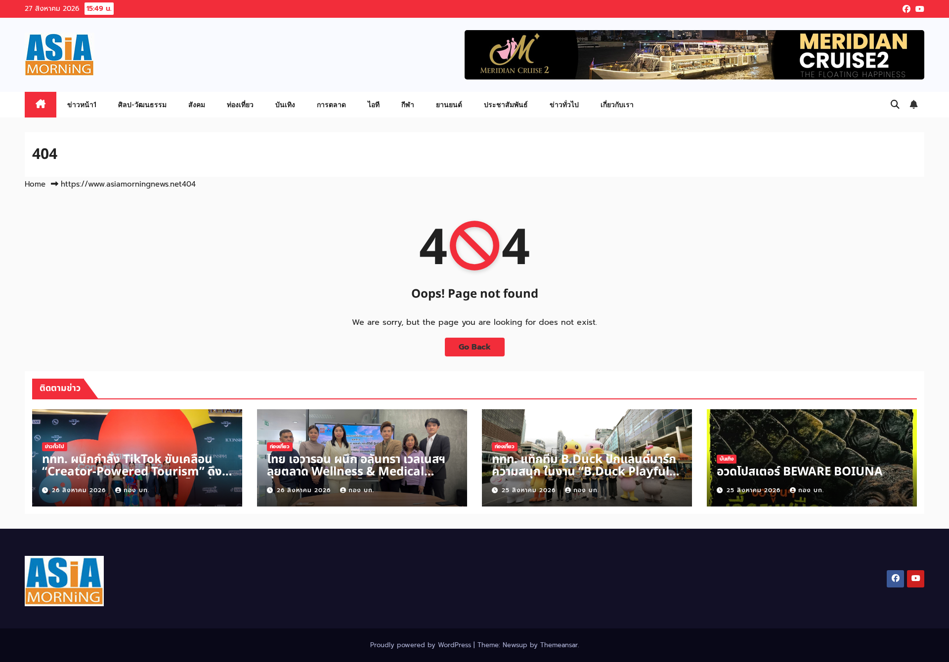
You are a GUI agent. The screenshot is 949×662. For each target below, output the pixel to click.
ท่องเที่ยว (240, 104)
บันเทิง (285, 104)
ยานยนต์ (449, 104)
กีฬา (407, 104)
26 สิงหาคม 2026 (80, 490)
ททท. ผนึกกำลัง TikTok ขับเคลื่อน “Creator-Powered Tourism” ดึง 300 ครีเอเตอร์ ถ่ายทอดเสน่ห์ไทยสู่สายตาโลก (132, 478)
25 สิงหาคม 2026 (530, 490)
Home (35, 184)
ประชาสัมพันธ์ (506, 104)
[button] (895, 105)
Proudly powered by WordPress (422, 645)
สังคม (196, 104)
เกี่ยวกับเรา (617, 104)
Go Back (475, 347)
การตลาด (331, 104)
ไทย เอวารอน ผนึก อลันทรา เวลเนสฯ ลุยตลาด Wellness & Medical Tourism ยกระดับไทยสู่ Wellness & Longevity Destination (358, 478)
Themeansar (559, 645)
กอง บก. (136, 490)
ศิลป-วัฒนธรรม (142, 104)
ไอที (374, 104)
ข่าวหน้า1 (81, 104)
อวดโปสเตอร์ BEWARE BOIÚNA (800, 472)
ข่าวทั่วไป (564, 104)
